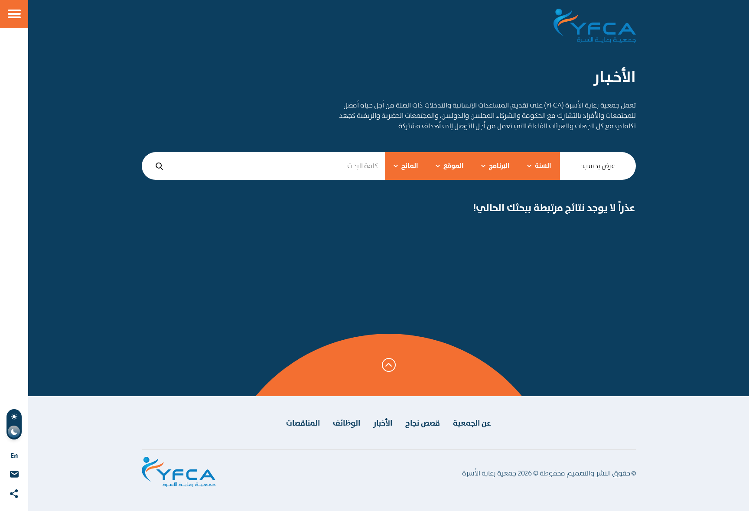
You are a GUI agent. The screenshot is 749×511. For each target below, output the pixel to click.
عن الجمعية (472, 422)
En (14, 455)
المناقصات (303, 422)
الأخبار (382, 422)
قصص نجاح (422, 422)
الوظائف (346, 422)
